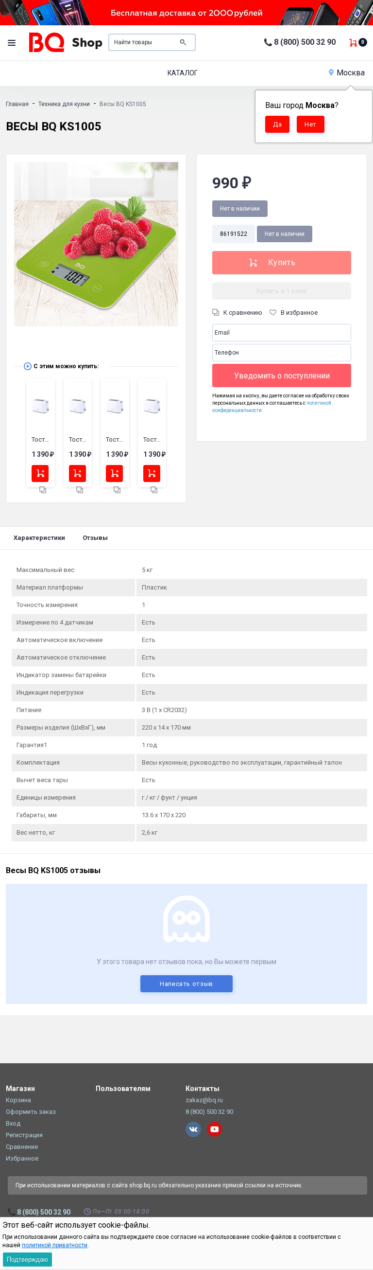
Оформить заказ (31, 1111)
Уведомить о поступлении (282, 375)
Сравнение (22, 1146)
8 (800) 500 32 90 (305, 42)
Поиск (183, 42)
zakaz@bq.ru (204, 1100)
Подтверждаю (27, 1259)
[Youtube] (214, 1129)
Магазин (20, 1088)
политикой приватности (54, 1245)
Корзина (18, 1100)
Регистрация (24, 1135)
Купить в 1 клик (281, 291)
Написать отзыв (186, 983)
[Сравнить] (43, 490)
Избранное (22, 1158)
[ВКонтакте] (193, 1129)
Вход (13, 1123)
